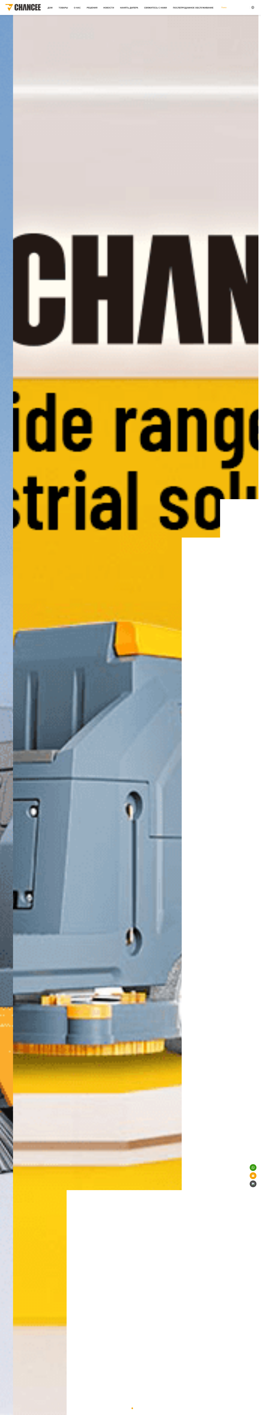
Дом (50, 7)
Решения (92, 7)
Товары (63, 7)
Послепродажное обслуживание (193, 7)
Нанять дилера (129, 7)
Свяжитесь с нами (155, 7)
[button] (129, 1408)
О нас (77, 7)
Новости (108, 7)
